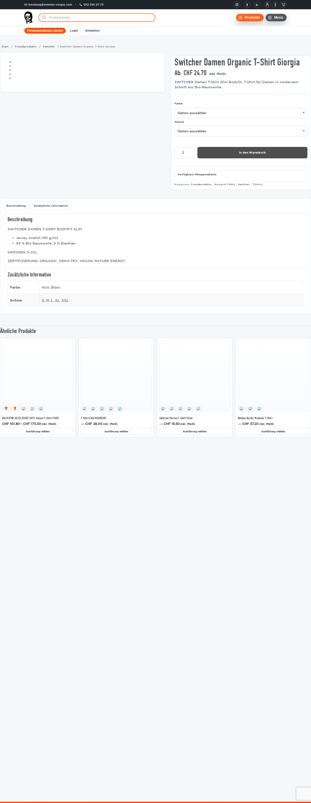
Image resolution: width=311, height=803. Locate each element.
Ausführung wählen (38, 431)
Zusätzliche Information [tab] (51, 205)
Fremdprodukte (26, 46)
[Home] (28, 17)
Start (4, 46)
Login (74, 30)
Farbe (179, 103)
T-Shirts (258, 184)
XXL (64, 300)
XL (57, 300)
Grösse (179, 121)
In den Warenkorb (252, 152)
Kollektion (92, 30)
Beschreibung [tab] (16, 205)
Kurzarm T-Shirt (225, 184)
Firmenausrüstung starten (45, 30)
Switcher (49, 46)
